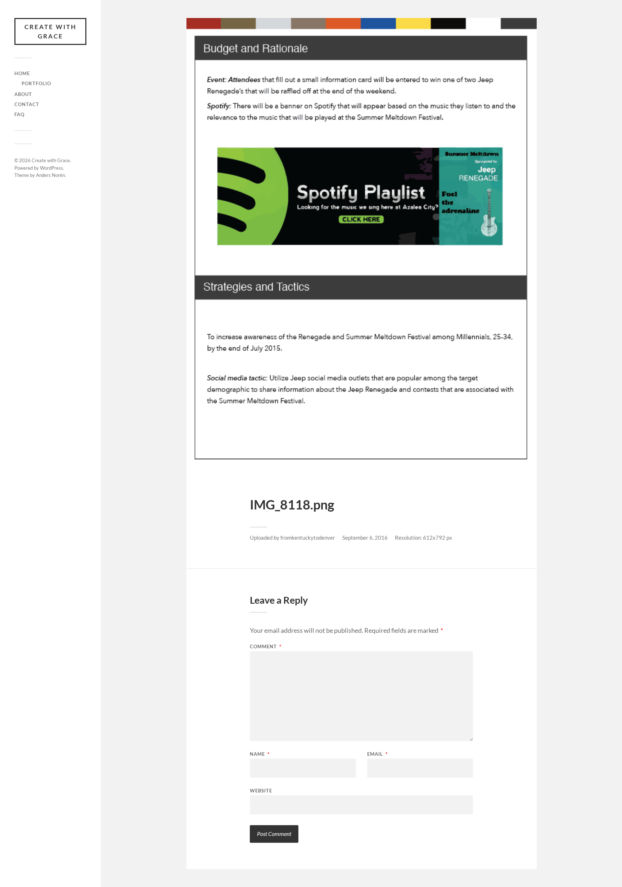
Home (22, 73)
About (23, 94)
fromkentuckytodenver (307, 537)
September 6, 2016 (365, 537)
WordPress (51, 168)
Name (260, 754)
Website (261, 790)
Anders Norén (50, 175)
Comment (265, 646)
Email (377, 754)
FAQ (19, 114)
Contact (26, 104)
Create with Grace (50, 31)
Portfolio (36, 83)
